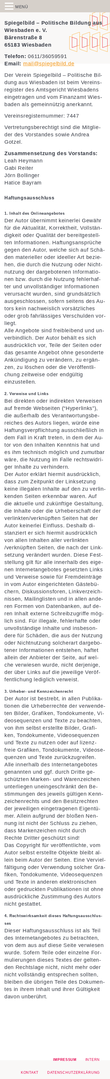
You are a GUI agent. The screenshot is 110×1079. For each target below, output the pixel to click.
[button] (10, 6)
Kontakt (29, 1072)
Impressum (64, 1060)
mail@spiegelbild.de (48, 64)
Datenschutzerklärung (73, 1072)
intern (92, 1060)
